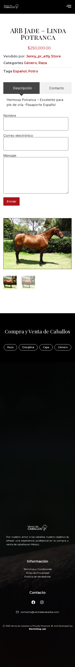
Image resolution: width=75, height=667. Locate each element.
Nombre (9, 115)
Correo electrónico (18, 135)
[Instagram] (42, 602)
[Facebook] (33, 602)
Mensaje (9, 155)
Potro (33, 71)
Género (30, 63)
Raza (43, 63)
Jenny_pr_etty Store (43, 56)
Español (20, 71)
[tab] (21, 88)
